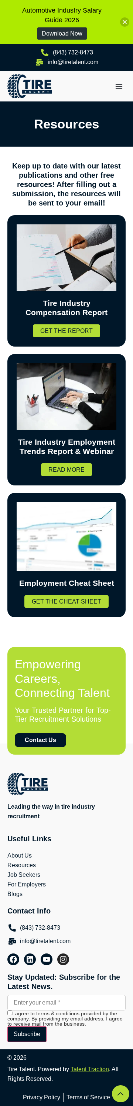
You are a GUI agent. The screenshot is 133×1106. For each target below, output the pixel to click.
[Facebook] (13, 959)
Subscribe (27, 1034)
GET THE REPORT (66, 331)
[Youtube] (46, 959)
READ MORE (66, 470)
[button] (119, 86)
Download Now (62, 33)
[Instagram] (63, 959)
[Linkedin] (30, 959)
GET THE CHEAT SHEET (66, 601)
